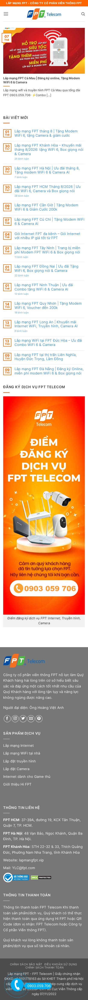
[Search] (83, 14)
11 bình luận (26, 257)
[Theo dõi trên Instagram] (15, 718)
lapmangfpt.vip (31, 860)
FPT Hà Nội (12, 833)
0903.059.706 (39, 986)
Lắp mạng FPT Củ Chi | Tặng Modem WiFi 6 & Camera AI (49, 221)
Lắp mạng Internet (18, 745)
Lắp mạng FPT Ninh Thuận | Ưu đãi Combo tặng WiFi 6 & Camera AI (44, 287)
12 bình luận (26, 294)
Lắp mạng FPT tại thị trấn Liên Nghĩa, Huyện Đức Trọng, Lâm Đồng (46, 357)
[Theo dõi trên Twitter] (23, 718)
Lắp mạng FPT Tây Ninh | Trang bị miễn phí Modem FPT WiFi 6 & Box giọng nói (47, 250)
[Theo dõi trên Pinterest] (39, 718)
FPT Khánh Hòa (16, 846)
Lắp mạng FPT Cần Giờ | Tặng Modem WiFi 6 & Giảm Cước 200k (46, 207)
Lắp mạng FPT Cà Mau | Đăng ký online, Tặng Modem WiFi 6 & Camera (41, 80)
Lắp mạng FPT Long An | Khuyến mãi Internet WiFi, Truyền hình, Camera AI (46, 324)
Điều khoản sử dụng (60, 964)
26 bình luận (26, 196)
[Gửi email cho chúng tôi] (31, 718)
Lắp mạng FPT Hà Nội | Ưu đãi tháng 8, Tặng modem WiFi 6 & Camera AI (47, 170)
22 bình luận (26, 275)
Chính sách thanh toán (44, 967)
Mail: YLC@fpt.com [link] (19, 868)
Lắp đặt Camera (16, 769)
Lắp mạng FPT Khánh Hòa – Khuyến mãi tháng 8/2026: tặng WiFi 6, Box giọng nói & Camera (49, 149)
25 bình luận (26, 158)
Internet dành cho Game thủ (26, 776)
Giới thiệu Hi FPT (17, 784)
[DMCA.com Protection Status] (41, 877)
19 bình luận (26, 312)
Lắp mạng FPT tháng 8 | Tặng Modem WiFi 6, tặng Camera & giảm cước (46, 133)
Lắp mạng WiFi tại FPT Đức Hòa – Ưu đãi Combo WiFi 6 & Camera (48, 342)
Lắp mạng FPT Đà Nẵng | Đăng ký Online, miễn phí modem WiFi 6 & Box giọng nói (49, 371)
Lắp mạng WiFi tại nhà (21, 753)
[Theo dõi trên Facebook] (7, 718)
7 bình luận (26, 177)
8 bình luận (26, 331)
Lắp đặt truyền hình (19, 761)
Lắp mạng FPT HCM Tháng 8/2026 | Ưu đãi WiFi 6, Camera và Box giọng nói (48, 189)
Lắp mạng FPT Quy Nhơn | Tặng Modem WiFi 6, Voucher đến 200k (48, 305)
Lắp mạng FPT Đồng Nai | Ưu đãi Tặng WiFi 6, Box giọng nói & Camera (46, 268)
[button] (6, 14)
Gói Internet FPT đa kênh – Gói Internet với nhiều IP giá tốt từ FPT (47, 236)
